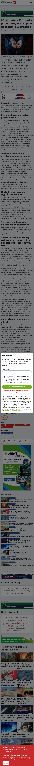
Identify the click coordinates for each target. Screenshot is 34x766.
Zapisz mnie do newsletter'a (17, 386)
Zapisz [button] (6, 763)
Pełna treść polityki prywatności (13, 410)
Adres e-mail (6, 369)
